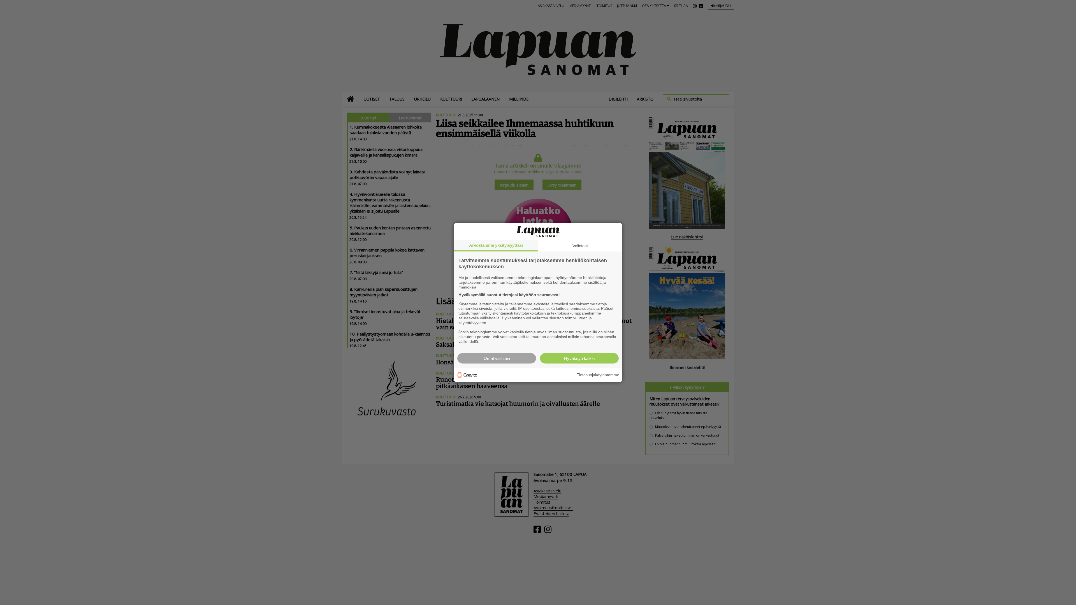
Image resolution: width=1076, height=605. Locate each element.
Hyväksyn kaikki (579, 358)
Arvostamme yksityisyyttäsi (496, 245)
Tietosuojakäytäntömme (598, 375)
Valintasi (580, 245)
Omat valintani (497, 358)
